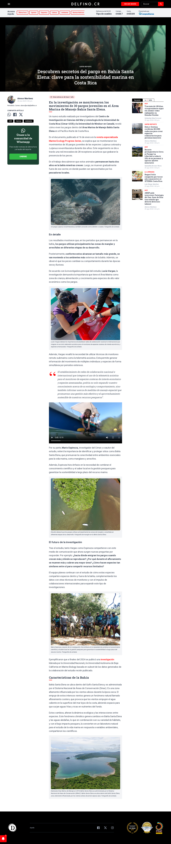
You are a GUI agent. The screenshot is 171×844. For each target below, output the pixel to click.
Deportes (44, 13)
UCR (10, 121)
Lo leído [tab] (148, 100)
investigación (107, 659)
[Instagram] (112, 827)
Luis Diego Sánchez (152, 184)
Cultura (54, 13)
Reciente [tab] (137, 100)
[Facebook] (98, 827)
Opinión (33, 13)
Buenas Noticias (78, 13)
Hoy (146, 104)
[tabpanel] (148, 156)
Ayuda (32, 828)
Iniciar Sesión (130, 4)
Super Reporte (85, 67)
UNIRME (23, 156)
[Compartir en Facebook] (15, 115)
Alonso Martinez (151, 141)
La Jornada (149, 172)
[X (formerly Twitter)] (105, 827)
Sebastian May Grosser (153, 118)
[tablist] (148, 100)
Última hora (23, 13)
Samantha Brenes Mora (153, 166)
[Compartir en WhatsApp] (9, 114)
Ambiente (64, 13)
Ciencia (18, 121)
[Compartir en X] (21, 115)
